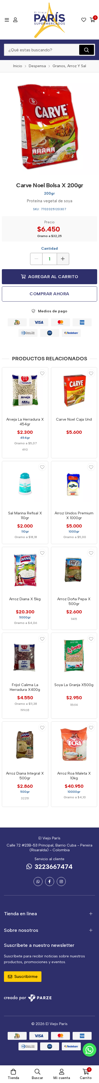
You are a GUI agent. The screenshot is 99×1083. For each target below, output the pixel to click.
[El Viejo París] (49, 19)
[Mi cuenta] (15, 19)
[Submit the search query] (86, 50)
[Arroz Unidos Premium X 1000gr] (74, 484)
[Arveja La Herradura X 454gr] (25, 390)
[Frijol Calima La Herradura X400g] (25, 656)
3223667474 (54, 866)
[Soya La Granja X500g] (74, 656)
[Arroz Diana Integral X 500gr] (25, 744)
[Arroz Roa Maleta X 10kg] (74, 744)
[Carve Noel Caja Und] (74, 390)
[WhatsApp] (38, 881)
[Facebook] (49, 881)
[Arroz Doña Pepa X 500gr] (74, 570)
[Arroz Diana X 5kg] (25, 570)
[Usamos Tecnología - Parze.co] (27, 998)
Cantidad (49, 248)
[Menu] (7, 19)
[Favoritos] (83, 19)
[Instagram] (61, 881)
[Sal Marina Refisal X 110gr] (25, 484)
